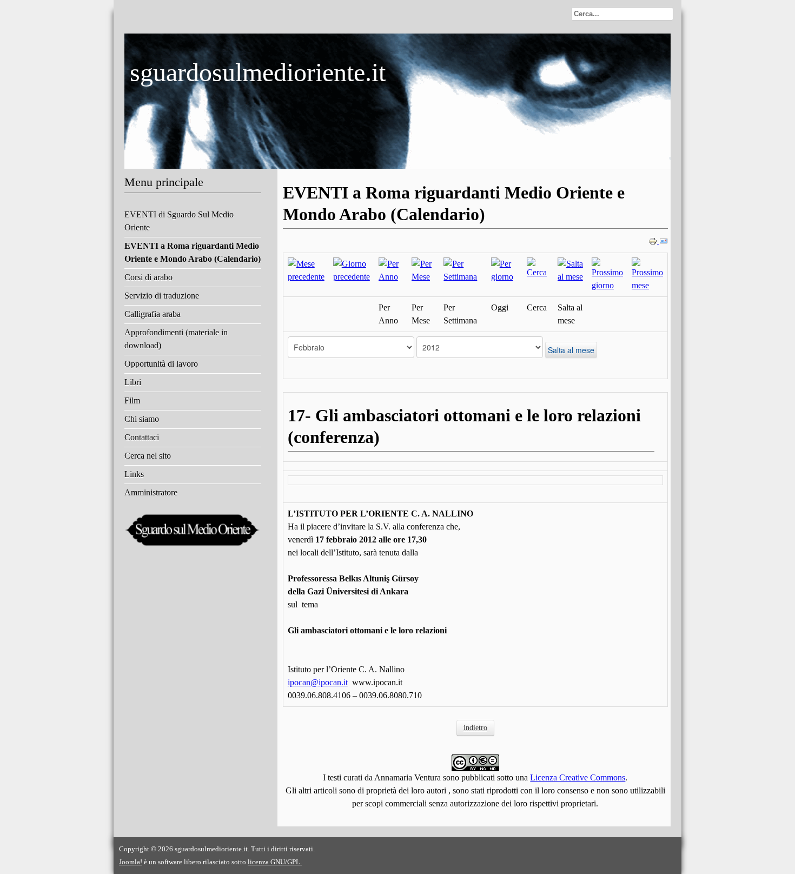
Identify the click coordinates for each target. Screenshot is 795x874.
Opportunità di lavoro (161, 363)
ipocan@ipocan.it (318, 682)
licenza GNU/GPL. (275, 862)
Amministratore (150, 492)
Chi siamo (141, 418)
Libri (132, 382)
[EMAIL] (663, 240)
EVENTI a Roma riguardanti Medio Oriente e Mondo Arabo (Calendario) (192, 252)
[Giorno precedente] (351, 269)
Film (132, 400)
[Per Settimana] (462, 269)
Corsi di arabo (148, 277)
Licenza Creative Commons (577, 777)
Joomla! (130, 862)
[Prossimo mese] (647, 274)
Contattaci (141, 437)
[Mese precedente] (306, 269)
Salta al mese (571, 350)
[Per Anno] (391, 269)
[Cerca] (538, 267)
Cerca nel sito (147, 455)
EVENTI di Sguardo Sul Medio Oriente (179, 221)
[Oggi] (504, 269)
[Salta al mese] (570, 269)
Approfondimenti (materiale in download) (176, 339)
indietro (475, 728)
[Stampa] (653, 240)
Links (134, 474)
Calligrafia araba (152, 314)
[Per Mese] (423, 269)
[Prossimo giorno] (607, 274)
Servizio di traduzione (161, 295)
